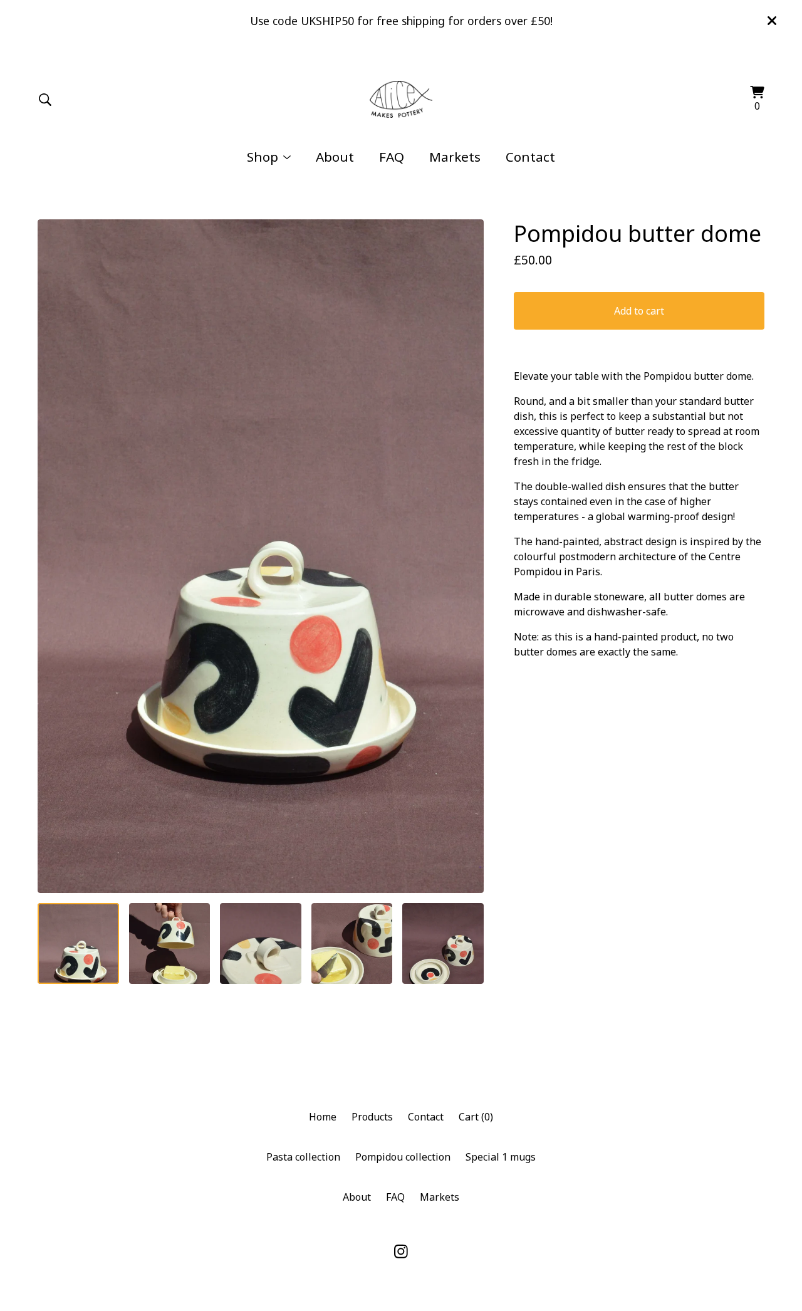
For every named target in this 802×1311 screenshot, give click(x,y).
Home (322, 1117)
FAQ (391, 156)
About (335, 156)
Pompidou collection (402, 1157)
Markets (455, 156)
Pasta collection (303, 1157)
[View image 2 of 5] (170, 944)
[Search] (45, 99)
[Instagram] (401, 1251)
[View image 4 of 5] (352, 944)
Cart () (476, 1117)
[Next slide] (466, 556)
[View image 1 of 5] (78, 944)
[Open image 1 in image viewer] (261, 555)
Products (372, 1117)
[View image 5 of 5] (443, 944)
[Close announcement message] (772, 21)
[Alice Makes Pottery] (401, 99)
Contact (530, 156)
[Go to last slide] (55, 556)
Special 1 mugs (501, 1157)
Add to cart (639, 311)
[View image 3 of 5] (260, 944)
